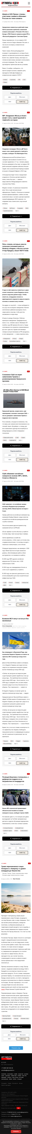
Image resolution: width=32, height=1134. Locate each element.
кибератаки (25, 582)
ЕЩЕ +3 (4, 1021)
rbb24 (16, 830)
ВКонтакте (22, 97)
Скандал (19, 1079)
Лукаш (5, 82)
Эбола (5, 208)
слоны (5, 341)
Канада (16, 1018)
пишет (3, 989)
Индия (21, 338)
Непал (14, 338)
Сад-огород (15, 1077)
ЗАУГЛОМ (21, 123)
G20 (24, 79)
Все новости (15, 1083)
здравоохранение (8, 210)
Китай (10, 582)
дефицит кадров (7, 830)
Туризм (19, 1075)
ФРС (4, 585)
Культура (24, 1075)
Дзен (9, 97)
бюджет (18, 741)
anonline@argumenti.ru (7, 1070)
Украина (5, 741)
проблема (12, 79)
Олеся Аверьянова (7, 626)
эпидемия (20, 208)
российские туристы (14, 341)
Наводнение (6, 338)
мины (4, 440)
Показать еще (16, 1048)
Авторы (21, 1083)
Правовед (3, 1077)
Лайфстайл (14, 1075)
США (17, 437)
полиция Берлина (8, 828)
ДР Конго (12, 208)
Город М (9, 1077)
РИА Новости (22, 21)
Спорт (2, 1075)
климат (5, 79)
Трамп (23, 437)
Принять (16, 1131)
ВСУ (11, 741)
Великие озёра (25, 1018)
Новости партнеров (5, 1085)
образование (24, 830)
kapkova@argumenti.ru (16, 1116)
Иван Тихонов (16, 879)
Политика (3, 1074)
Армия (10, 1079)
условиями (6, 1126)
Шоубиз (26, 1074)
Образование (4, 1079)
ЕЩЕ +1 (17, 210)
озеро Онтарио (17, 1016)
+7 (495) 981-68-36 (7, 1068)
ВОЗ (26, 208)
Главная (9, 1083)
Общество (20, 1074)
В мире (5, 10)
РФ (19, 79)
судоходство (12, 440)
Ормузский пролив (8, 437)
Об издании (4, 1083)
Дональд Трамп (6, 1016)
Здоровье (7, 1075)
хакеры (17, 582)
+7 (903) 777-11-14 (15, 1114)
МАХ (10, 101)
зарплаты (26, 741)
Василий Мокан (7, 743)
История (21, 1077)
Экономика (10, 1074)
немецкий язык (19, 828)
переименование (6, 1018)
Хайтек (14, 1079)
